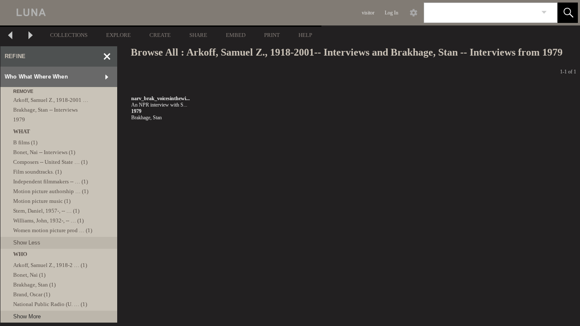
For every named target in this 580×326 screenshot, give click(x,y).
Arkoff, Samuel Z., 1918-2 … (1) (50, 265)
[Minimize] (107, 56)
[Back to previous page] (10, 36)
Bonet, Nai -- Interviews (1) (44, 152)
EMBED (235, 35)
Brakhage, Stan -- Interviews (45, 110)
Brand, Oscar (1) (31, 294)
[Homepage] (160, 12)
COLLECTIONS (68, 35)
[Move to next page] (30, 36)
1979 (19, 119)
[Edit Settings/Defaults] (413, 13)
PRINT (272, 35)
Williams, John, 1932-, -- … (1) (48, 220)
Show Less (26, 242)
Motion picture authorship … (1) (50, 191)
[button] (567, 13)
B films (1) (25, 142)
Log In (391, 13)
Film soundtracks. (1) (37, 172)
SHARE (198, 35)
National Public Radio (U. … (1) (50, 304)
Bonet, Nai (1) (29, 275)
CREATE (160, 35)
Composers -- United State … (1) (50, 162)
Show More (27, 316)
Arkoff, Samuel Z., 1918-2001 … (50, 100)
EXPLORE (118, 35)
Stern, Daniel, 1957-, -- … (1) (46, 211)
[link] (544, 12)
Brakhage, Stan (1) (34, 284)
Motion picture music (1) (41, 201)
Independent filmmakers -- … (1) (50, 181)
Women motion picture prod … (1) (52, 230)
